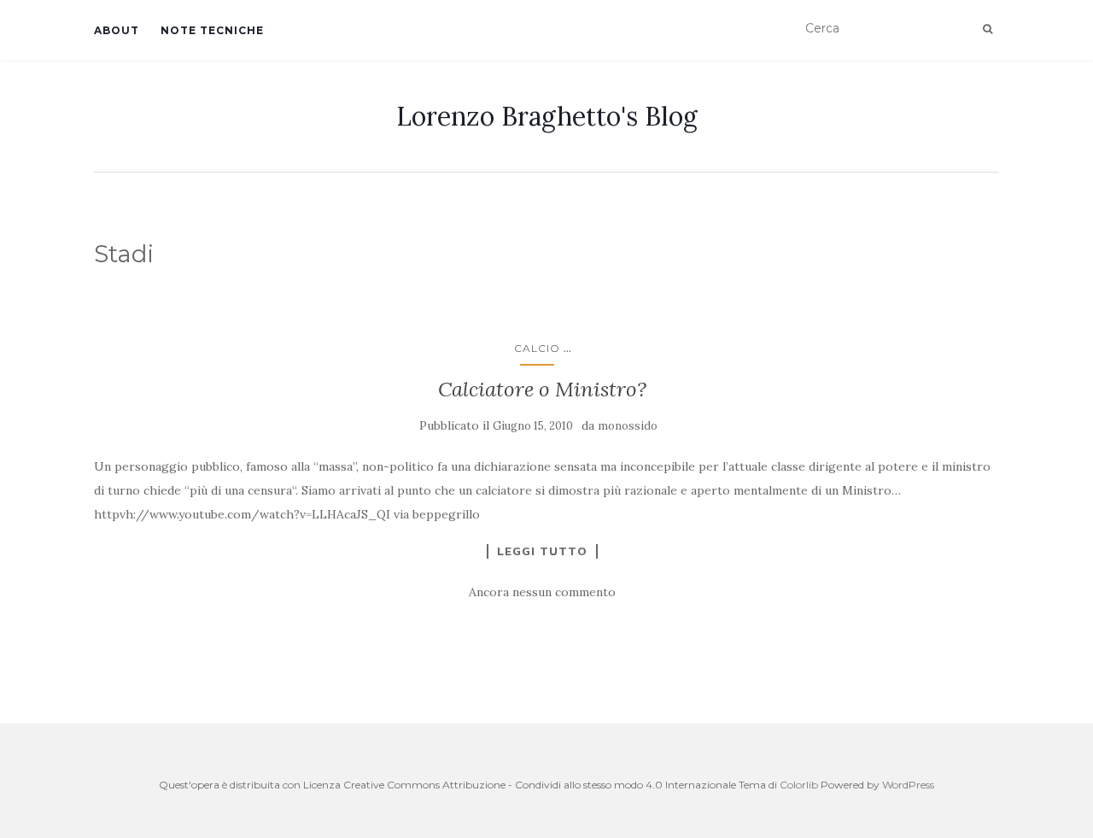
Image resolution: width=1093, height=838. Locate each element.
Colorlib (799, 784)
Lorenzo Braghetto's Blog (547, 116)
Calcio (537, 348)
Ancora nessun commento (542, 592)
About (116, 30)
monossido (628, 426)
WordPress (908, 784)
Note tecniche (212, 30)
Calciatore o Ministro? (542, 389)
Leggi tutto (542, 551)
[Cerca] (987, 29)
